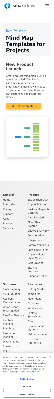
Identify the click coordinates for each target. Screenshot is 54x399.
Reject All (27, 386)
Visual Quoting (12, 294)
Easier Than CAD (38, 199)
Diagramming (11, 341)
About (6, 218)
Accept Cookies (27, 394)
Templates (34, 294)
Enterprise (9, 204)
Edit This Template (22, 106)
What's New (35, 308)
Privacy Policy (32, 372)
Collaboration (36, 235)
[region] (27, 376)
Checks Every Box (38, 230)
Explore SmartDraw (34, 314)
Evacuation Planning (9, 334)
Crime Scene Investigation (11, 308)
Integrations (35, 240)
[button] (47, 5)
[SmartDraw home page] (20, 6)
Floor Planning (11, 289)
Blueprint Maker (37, 276)
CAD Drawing (35, 263)
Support (8, 214)
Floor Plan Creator (34, 224)
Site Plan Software (33, 269)
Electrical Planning (8, 321)
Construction (10, 346)
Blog (30, 321)
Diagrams (33, 303)
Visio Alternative (37, 334)
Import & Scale (37, 204)
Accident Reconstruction (12, 300)
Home (6, 199)
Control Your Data (38, 245)
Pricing (7, 209)
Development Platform (36, 327)
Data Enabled (36, 217)
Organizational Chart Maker (36, 256)
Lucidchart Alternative (34, 340)
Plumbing (8, 328)
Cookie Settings (27, 379)
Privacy (7, 223)
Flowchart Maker (38, 249)
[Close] (50, 357)
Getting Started (37, 289)
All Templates (18, 30)
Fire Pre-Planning (13, 315)
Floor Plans (34, 298)
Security (8, 228)
